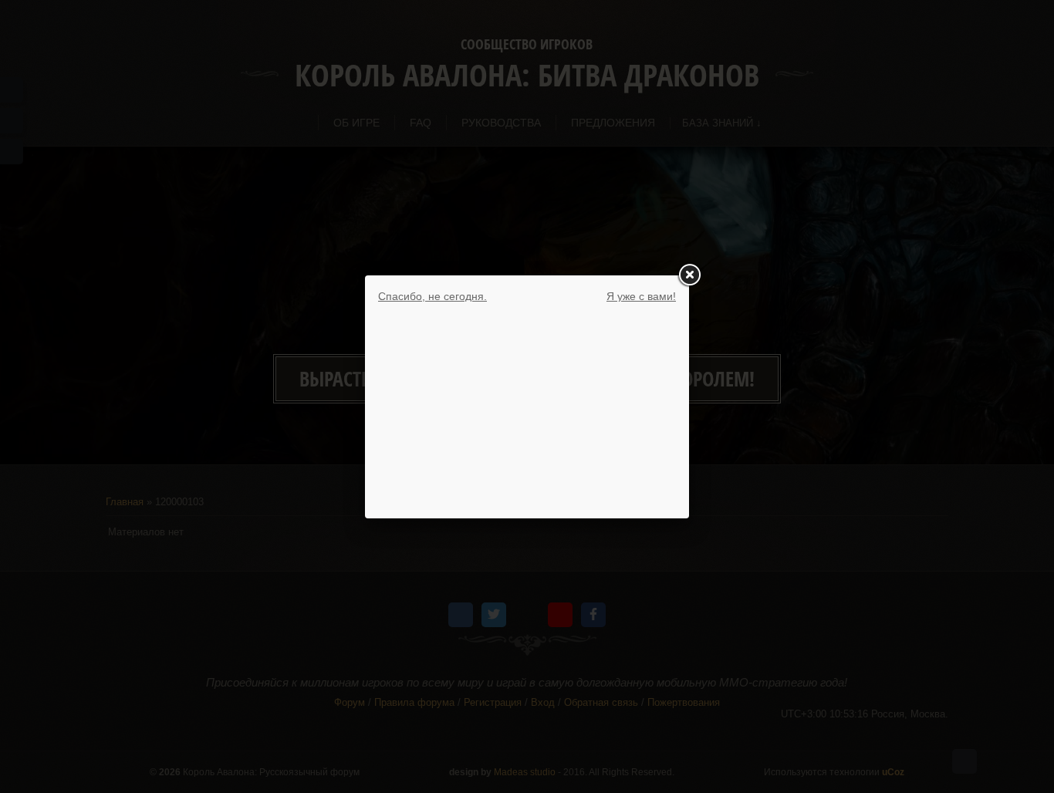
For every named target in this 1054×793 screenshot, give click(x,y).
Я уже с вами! (641, 296)
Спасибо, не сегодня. (432, 296)
